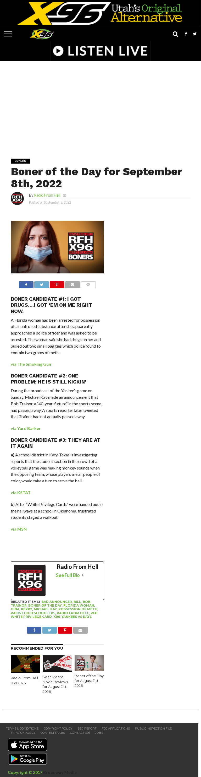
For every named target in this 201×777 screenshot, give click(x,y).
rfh (94, 613)
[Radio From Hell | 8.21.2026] (25, 671)
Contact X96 (80, 733)
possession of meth (77, 609)
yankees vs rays (77, 617)
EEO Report (87, 728)
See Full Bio (68, 575)
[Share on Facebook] (26, 283)
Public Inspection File (153, 728)
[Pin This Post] (57, 283)
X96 (56, 617)
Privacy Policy (23, 733)
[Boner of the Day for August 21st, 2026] (89, 669)
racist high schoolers (33, 613)
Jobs (99, 733)
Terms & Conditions (22, 728)
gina (15, 609)
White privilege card (31, 617)
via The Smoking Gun (31, 363)
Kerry (26, 609)
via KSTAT (21, 492)
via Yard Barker (26, 428)
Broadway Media (60, 772)
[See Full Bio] (83, 575)
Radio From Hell (47, 195)
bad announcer (56, 602)
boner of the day (45, 605)
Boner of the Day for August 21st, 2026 (89, 681)
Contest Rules (53, 733)
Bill (77, 602)
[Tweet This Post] (41, 283)
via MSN (19, 528)
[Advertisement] (102, 106)
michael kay (45, 609)
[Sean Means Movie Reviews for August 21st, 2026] (57, 670)
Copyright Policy (58, 728)
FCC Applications (116, 728)
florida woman (78, 605)
